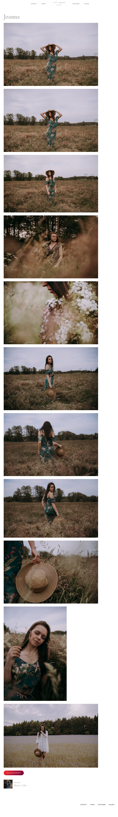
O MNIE (43, 4)
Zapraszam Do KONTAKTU (14, 773)
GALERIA (86, 4)
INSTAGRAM (75, 4)
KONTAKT (34, 4)
